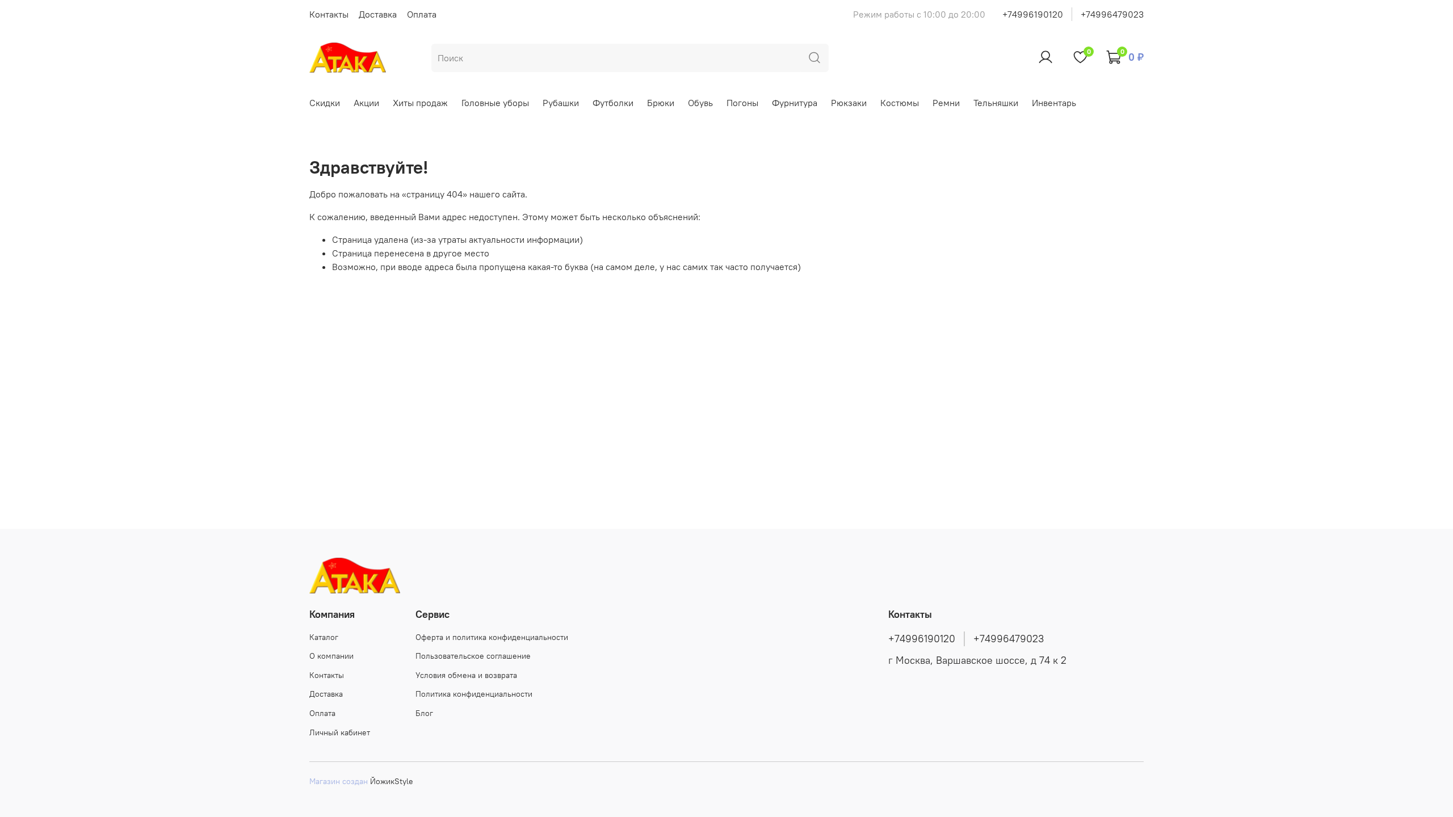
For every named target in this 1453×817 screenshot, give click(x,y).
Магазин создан (338, 781)
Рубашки (561, 102)
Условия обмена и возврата (466, 675)
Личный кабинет (339, 732)
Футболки (613, 102)
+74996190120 (1032, 14)
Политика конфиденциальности (473, 694)
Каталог (323, 637)
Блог (424, 713)
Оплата (421, 14)
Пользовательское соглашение (473, 656)
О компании (331, 656)
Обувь (700, 102)
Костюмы (899, 102)
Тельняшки (995, 102)
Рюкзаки (849, 102)
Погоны (742, 102)
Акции (366, 102)
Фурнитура (794, 102)
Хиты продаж (420, 102)
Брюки (660, 102)
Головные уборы (495, 102)
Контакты (328, 14)
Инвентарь (1054, 102)
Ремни (946, 102)
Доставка (378, 14)
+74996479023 (1112, 14)
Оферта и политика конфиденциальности (491, 637)
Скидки (324, 102)
